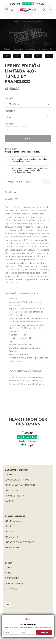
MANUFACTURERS (14, 583)
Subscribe (44, 632)
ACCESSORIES (12, 578)
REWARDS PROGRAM (15, 495)
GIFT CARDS (11, 588)
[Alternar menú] (7, 9)
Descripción (10, 192)
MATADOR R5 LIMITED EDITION (20, 542)
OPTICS (8, 567)
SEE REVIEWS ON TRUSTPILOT (20, 485)
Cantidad (9, 123)
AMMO (8, 572)
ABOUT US (10, 474)
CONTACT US (11, 490)
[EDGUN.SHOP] (28, 9)
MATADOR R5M (12, 537)
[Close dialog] (53, 616)
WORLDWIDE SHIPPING (17, 479)
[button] (28, 199)
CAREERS (9, 501)
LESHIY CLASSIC (13, 521)
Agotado (28, 138)
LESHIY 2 (9, 526)
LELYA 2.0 (9, 531)
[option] (28, 35)
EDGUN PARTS (12, 547)
